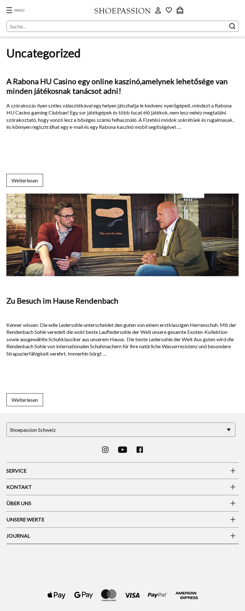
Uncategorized (25, 66)
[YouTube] (122, 449)
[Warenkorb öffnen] (180, 10)
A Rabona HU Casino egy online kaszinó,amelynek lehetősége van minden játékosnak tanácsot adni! (117, 86)
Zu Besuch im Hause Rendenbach (62, 300)
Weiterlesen (24, 180)
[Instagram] (105, 449)
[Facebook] (140, 449)
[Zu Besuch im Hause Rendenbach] (122, 187)
